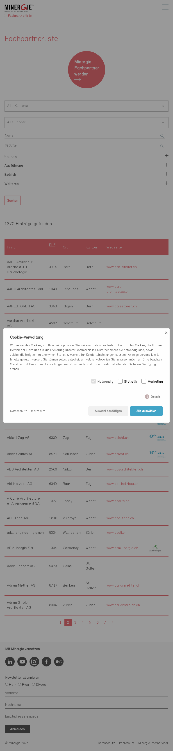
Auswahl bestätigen (108, 411)
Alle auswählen (146, 411)
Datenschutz (18, 411)
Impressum (38, 411)
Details (156, 396)
